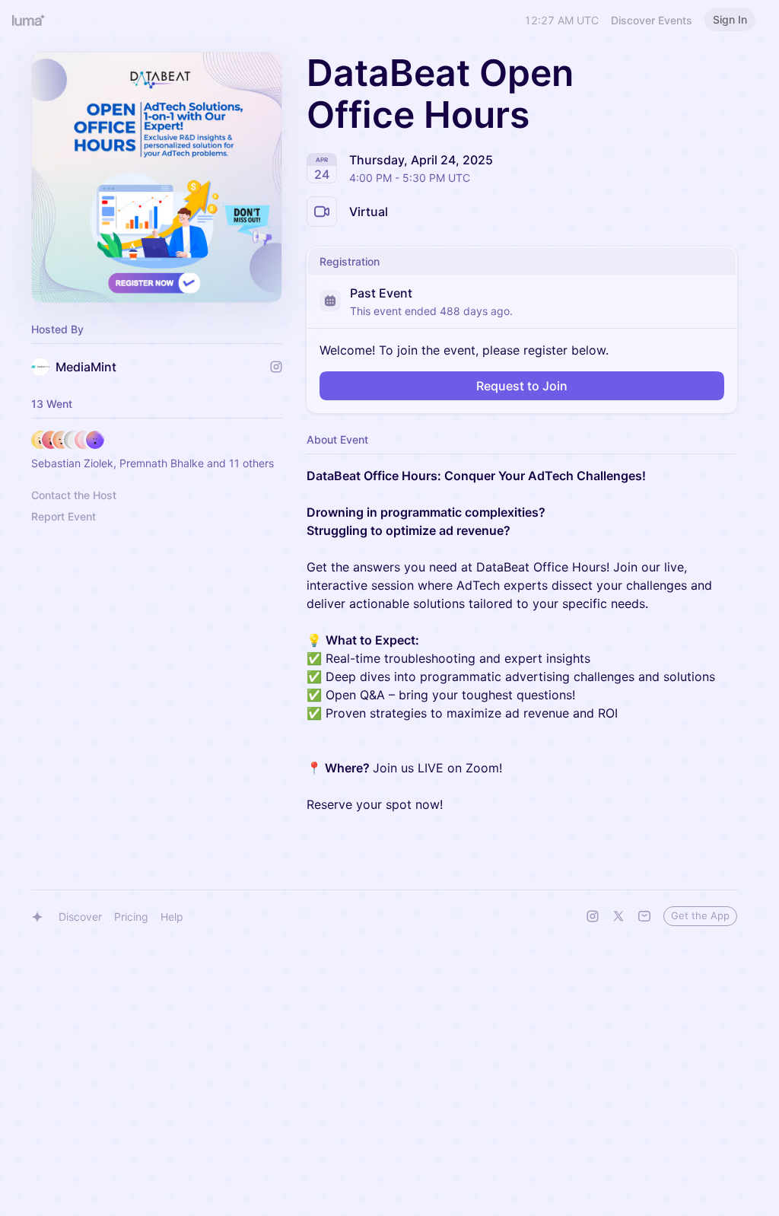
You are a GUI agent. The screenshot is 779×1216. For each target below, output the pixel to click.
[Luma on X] (618, 916)
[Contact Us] (644, 916)
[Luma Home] (29, 19)
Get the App (700, 915)
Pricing (131, 916)
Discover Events (651, 20)
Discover (80, 916)
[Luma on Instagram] (593, 916)
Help (172, 916)
